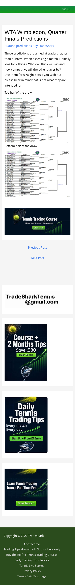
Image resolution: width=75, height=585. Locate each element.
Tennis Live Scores (31, 566)
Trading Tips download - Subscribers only (32, 549)
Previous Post (37, 247)
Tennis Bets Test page (31, 576)
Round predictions (19, 46)
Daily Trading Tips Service (32, 560)
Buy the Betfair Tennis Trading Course (32, 555)
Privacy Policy (32, 571)
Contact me (32, 544)
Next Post (37, 258)
